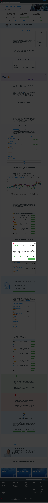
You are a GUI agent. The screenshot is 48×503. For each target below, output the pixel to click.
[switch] (21, 256)
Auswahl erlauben (23, 259)
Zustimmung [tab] (16, 245)
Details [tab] (24, 245)
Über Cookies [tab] (32, 245)
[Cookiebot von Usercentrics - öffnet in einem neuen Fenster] (32, 243)
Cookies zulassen (31, 259)
